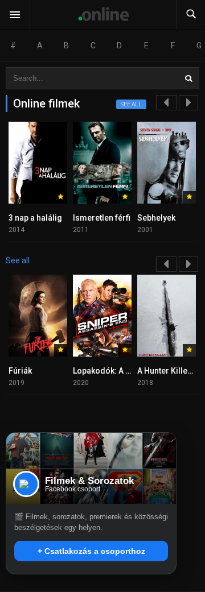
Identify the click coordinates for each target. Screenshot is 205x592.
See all (131, 104)
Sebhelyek (156, 217)
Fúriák (20, 370)
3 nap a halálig (35, 217)
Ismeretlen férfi (101, 217)
